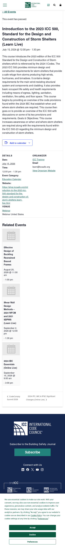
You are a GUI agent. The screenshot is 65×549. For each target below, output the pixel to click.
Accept (33, 528)
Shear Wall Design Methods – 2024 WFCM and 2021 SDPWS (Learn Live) (10, 313)
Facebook (27, 469)
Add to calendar (18, 142)
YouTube (37, 469)
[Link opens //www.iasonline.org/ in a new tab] (51, 490)
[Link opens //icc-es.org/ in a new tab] (32, 490)
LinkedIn (23, 469)
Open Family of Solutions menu (48, 5)
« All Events (9, 11)
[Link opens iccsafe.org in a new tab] (14, 490)
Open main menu (5, 5)
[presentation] (11, 235)
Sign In (60, 5)
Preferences (32, 542)
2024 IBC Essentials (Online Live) (10, 364)
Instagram (42, 469)
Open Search (54, 5)
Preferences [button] (43, 519)
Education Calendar (11, 179)
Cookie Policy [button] (36, 515)
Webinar (6, 210)
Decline (32, 535)
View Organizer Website (43, 170)
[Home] (32, 5)
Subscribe (32, 452)
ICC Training (38, 159)
